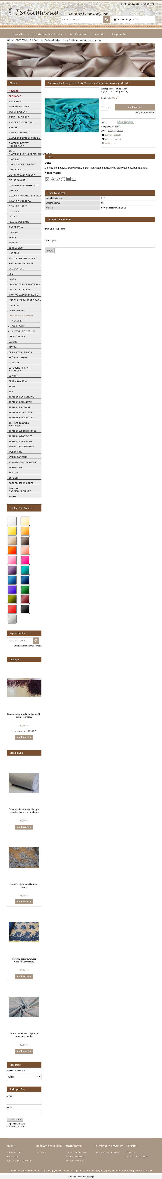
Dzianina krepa (18, 206)
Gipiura (13, 232)
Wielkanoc (15, 101)
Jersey (13, 243)
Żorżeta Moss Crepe (21, 483)
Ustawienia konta (76, 1157)
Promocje (15, 96)
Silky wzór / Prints (20, 352)
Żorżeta (14, 478)
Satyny (13, 342)
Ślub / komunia (18, 381)
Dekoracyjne (17, 180)
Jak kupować (14, 1152)
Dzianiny (14, 211)
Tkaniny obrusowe (20, 402)
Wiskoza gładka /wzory (23, 462)
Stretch (14, 363)
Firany (13, 217)
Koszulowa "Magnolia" (23, 258)
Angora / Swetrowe (21, 122)
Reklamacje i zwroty (107, 1152)
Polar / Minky (17, 337)
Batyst (13, 127)
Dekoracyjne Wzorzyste (24, 185)
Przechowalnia (74, 1161)
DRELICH (14, 191)
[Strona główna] (59, 11)
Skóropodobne (18, 357)
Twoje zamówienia (76, 1152)
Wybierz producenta (16, 1071)
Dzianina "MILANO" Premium (25, 196)
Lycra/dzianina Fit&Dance (24, 284)
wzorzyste (18, 326)
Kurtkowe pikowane (21, 264)
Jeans (12, 237)
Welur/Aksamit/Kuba (21, 447)
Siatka (13, 347)
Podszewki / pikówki (21, 316)
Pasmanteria (17, 310)
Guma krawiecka (19, 117)
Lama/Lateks (16, 269)
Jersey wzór (16, 248)
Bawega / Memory (19, 133)
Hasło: (10, 1107)
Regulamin (13, 1157)
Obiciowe (14, 305)
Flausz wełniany (19, 222)
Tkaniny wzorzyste (20, 436)
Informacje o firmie (137, 1157)
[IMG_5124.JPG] (72, 115)
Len (11, 274)
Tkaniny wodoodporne (23, 431)
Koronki (14, 253)
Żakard (13, 473)
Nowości (14, 91)
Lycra (12, 279)
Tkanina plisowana (20, 412)
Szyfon (13, 376)
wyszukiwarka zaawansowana (27, 646)
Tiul (11, 392)
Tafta (12, 386)
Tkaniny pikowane (20, 407)
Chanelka (15, 170)
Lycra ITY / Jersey (20, 290)
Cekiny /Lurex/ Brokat (22, 164)
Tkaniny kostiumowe (21, 397)
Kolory (13, 496)
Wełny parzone (18, 457)
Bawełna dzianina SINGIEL (24, 138)
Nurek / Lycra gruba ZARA (25, 300)
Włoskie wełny (18, 112)
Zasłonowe (15, 467)
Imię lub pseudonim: (55, 228)
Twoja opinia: (51, 240)
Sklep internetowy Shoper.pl (81, 1177)
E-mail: (10, 1096)
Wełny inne (15, 452)
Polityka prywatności (19, 1161)
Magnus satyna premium (23, 295)
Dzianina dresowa (20, 201)
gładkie (17, 321)
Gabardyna (16, 227)
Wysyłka (41, 1152)
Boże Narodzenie (19, 107)
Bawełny (14, 159)
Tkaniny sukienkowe (21, 418)
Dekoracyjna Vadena (22, 175)
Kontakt (130, 1152)
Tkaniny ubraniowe (21, 441)
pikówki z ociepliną (23, 331)
